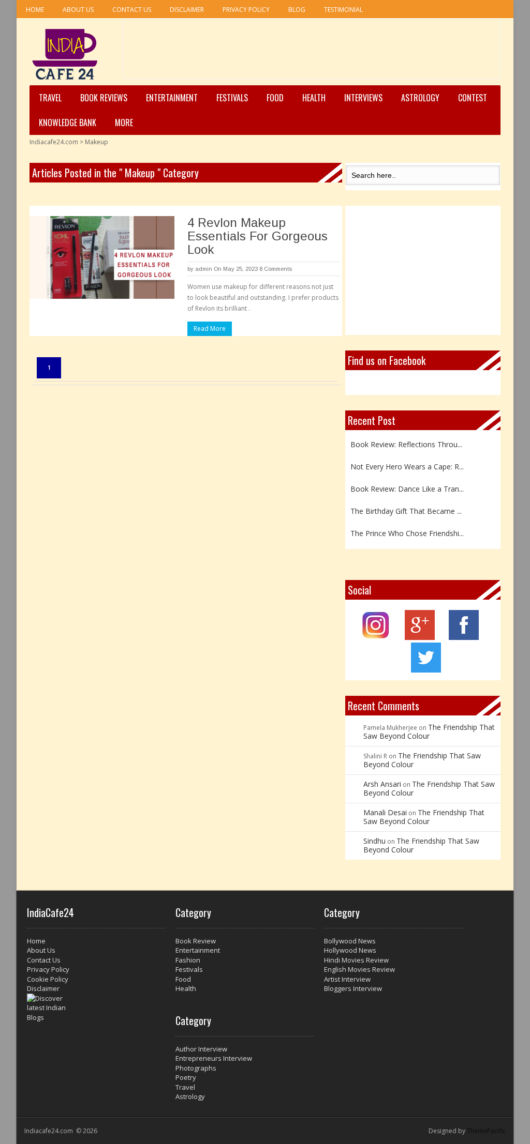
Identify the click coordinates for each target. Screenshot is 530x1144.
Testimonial (343, 9)
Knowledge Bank (67, 122)
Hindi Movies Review (356, 960)
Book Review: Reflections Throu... (406, 439)
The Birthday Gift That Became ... (406, 506)
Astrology (420, 97)
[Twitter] (426, 670)
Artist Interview (347, 979)
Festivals (232, 97)
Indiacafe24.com (54, 142)
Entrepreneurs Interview (213, 1058)
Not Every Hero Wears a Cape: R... (407, 462)
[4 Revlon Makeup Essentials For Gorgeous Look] (102, 257)
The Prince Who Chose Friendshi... (407, 528)
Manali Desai (385, 812)
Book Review (195, 940)
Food (275, 97)
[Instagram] (376, 637)
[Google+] (420, 637)
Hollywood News (350, 950)
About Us (78, 9)
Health (314, 97)
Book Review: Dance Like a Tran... (407, 484)
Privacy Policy (246, 9)
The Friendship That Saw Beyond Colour (429, 731)
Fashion (187, 960)
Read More (210, 328)
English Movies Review (359, 969)
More (124, 122)
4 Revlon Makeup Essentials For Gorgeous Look (257, 236)
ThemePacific (486, 1130)
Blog (296, 9)
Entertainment (172, 97)
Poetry (185, 1077)
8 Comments (275, 269)
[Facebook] (464, 637)
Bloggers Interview (353, 988)
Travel (50, 97)
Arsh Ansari (382, 784)
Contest (472, 97)
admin (203, 269)
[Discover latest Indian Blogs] (96, 1008)
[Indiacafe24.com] (65, 54)
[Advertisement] (311, 52)
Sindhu (374, 841)
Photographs (195, 1068)
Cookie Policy (47, 979)
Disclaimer (187, 9)
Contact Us (131, 9)
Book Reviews (103, 97)
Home (35, 9)
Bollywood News (350, 940)
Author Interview (201, 1049)
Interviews (363, 97)
